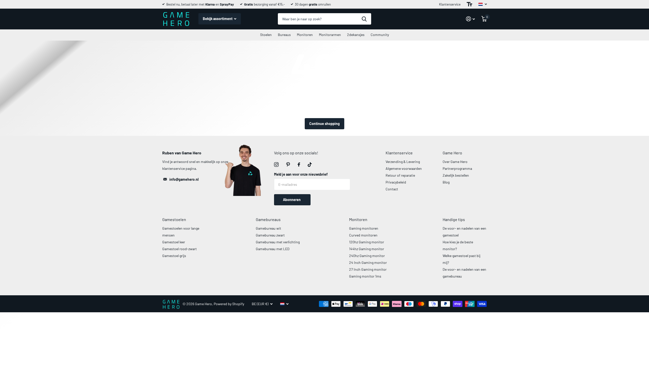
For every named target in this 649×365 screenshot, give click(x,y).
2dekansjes (356, 34)
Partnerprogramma (457, 168)
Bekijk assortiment (218, 18)
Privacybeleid (396, 182)
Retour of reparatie (400, 175)
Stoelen (266, 34)
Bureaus (284, 34)
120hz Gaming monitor (366, 242)
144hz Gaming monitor (366, 249)
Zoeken (364, 19)
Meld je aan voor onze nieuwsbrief (301, 174)
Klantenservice (450, 4)
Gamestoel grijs (174, 255)
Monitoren (305, 34)
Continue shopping (324, 123)
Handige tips (454, 219)
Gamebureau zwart (270, 235)
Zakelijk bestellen (456, 175)
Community (380, 34)
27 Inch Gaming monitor (368, 269)
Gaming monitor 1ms (365, 276)
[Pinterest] (288, 164)
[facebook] (299, 164)
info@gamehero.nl (184, 179)
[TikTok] (310, 164)
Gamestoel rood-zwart (179, 249)
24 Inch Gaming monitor (368, 262)
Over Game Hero (455, 161)
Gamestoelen (174, 219)
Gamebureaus (268, 219)
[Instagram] (276, 164)
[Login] (470, 19)
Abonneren (292, 199)
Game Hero (452, 152)
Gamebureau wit (268, 228)
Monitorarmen (330, 34)
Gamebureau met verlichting (278, 242)
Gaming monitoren (363, 228)
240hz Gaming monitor (367, 255)
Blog (446, 182)
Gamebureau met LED (273, 249)
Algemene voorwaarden (404, 168)
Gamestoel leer (173, 242)
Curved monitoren (363, 235)
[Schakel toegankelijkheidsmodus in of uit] (469, 4)
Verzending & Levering (403, 161)
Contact (392, 189)
